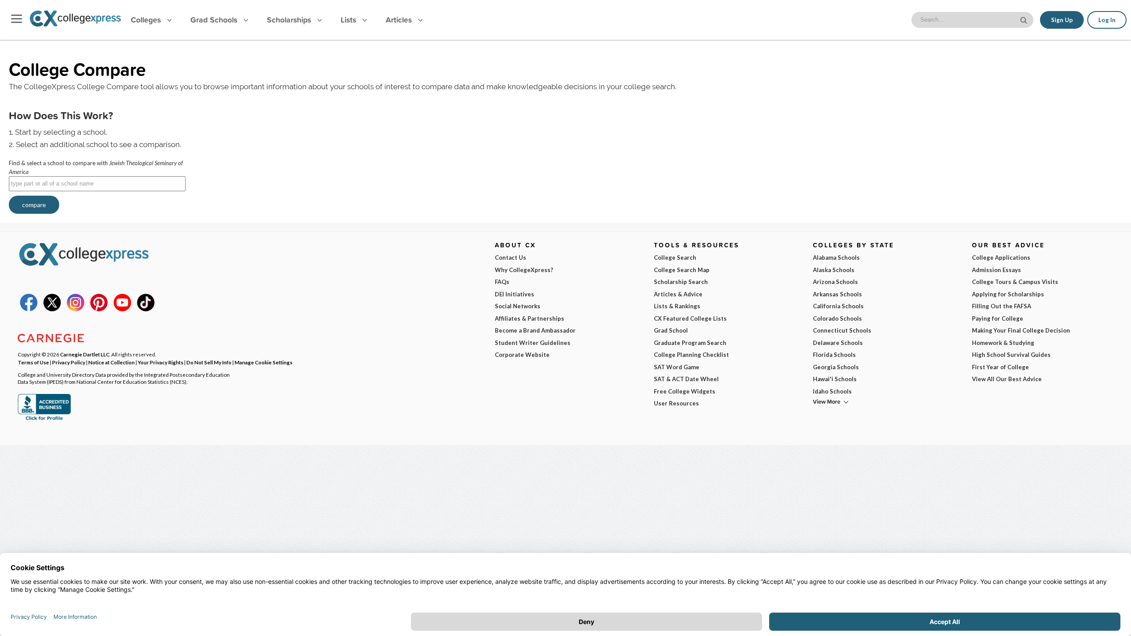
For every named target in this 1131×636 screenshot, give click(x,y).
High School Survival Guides (1011, 354)
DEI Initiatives (514, 294)
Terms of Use (33, 362)
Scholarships (290, 19)
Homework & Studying (1003, 342)
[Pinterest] (99, 309)
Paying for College (997, 318)
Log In (1107, 19)
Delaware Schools (838, 342)
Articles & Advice (678, 294)
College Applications (1001, 257)
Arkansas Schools (837, 294)
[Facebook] (29, 309)
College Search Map (682, 269)
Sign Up (1062, 19)
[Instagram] (76, 309)
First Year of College (1000, 367)
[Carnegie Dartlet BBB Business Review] (44, 419)
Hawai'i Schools (835, 378)
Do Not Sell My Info (209, 362)
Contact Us (510, 257)
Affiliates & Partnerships (529, 318)
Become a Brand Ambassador (535, 330)
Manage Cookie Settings (263, 362)
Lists (349, 19)
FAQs (502, 281)
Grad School (671, 330)
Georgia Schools (836, 367)
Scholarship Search (681, 281)
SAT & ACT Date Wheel (686, 378)
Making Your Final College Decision (1021, 330)
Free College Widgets (684, 391)
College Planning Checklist (691, 354)
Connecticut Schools (842, 330)
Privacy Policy (68, 362)
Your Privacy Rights (160, 362)
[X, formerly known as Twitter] (52, 309)
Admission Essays (996, 269)
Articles (400, 19)
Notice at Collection (111, 362)
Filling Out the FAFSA (1001, 306)
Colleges (146, 19)
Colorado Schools (837, 318)
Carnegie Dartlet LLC (85, 354)
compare (34, 204)
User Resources (676, 403)
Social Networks (517, 306)
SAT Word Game (676, 367)
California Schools (838, 306)
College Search (675, 257)
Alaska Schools (833, 269)
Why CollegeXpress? (524, 269)
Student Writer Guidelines (532, 342)
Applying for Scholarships (1008, 294)
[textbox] (97, 183)
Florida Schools (834, 354)
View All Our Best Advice (1007, 378)
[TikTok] (146, 309)
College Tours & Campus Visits (1015, 281)
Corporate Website (522, 354)
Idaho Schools (832, 391)
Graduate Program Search (690, 342)
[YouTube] (122, 309)
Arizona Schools (835, 281)
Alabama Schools (836, 257)
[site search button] (1024, 19)
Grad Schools (214, 19)
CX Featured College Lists (690, 318)
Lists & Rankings (677, 306)
